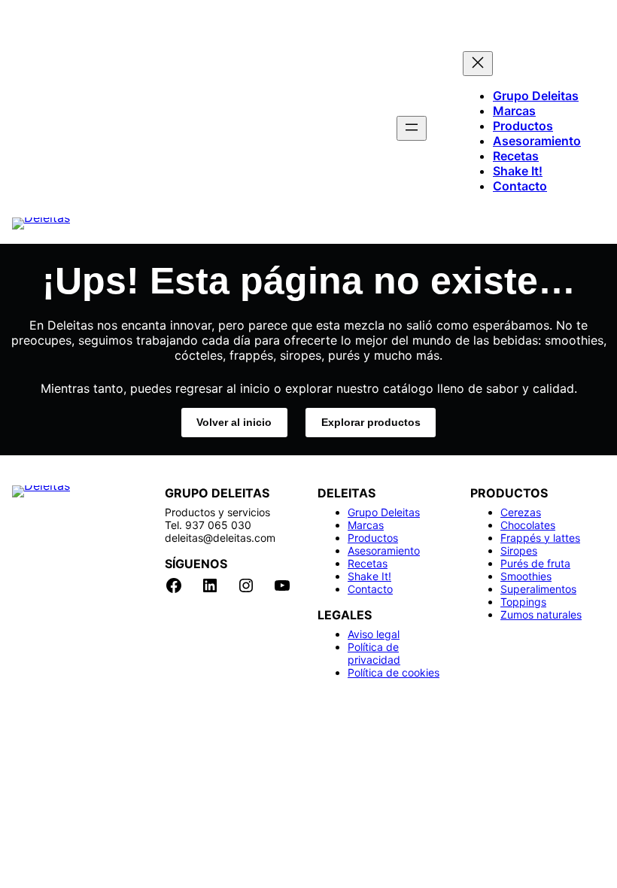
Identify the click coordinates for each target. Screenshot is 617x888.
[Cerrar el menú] (478, 63)
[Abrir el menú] (412, 128)
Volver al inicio (234, 422)
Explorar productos (371, 422)
